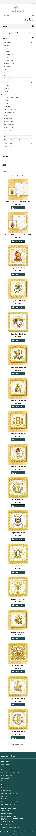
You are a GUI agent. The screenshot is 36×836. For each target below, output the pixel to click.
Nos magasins (5, 764)
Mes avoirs (4, 796)
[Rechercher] (33, 15)
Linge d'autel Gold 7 (18, 665)
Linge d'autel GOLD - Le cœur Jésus (18, 201)
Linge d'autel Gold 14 (18, 433)
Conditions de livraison (8, 770)
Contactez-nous (6, 767)
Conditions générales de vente (10, 772)
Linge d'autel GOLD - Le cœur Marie (18, 234)
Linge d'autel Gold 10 (18, 301)
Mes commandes (6, 790)
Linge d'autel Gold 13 (18, 400)
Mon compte (5, 788)
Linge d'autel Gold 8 (18, 698)
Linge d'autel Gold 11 (18, 334)
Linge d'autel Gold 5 (18, 599)
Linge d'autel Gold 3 (18, 533)
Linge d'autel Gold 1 (18, 268)
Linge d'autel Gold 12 (18, 367)
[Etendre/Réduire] (31, 42)
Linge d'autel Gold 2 (18, 499)
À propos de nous (6, 775)
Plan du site (4, 781)
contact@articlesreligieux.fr (11, 827)
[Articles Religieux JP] (18, 9)
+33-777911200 (7, 824)
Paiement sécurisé (6, 778)
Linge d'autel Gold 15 (18, 466)
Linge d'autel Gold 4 (18, 566)
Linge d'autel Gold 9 (18, 731)
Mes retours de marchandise (9, 793)
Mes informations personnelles (10, 802)
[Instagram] (14, 756)
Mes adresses (5, 799)
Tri (2, 169)
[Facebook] (11, 756)
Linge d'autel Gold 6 (18, 632)
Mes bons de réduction (8, 804)
